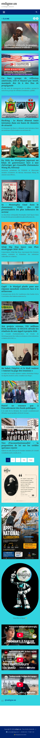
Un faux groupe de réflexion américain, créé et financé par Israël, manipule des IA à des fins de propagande (20, 82)
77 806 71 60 (31, 732)
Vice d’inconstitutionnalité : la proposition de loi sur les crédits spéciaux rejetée (20, 445)
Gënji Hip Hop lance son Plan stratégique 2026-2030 (20, 248)
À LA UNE (6, 19)
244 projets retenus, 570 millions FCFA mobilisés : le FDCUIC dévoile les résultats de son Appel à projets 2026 (20, 328)
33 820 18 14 (24, 732)
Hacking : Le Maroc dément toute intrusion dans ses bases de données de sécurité (20, 123)
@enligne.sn (10, 700)
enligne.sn (9, 3)
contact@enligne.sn (13, 732)
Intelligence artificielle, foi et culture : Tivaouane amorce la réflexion (20, 46)
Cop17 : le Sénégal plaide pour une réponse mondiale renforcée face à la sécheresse (20, 289)
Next (30, 460)
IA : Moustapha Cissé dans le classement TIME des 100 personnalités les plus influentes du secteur (20, 208)
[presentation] (34, 18)
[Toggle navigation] (3, 12)
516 (24, 460)
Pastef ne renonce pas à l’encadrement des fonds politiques (20, 406)
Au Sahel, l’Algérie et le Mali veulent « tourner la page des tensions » (20, 369)
